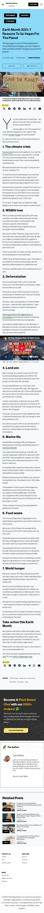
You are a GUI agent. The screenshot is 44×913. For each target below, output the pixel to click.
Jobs (3, 859)
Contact (4, 856)
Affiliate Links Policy (7, 878)
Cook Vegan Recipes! (16, 730)
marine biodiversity (9, 448)
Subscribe (33, 4)
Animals (6, 842)
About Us (24, 856)
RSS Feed (4, 881)
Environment (10, 15)
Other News (10, 21)
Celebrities (6, 820)
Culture (6, 831)
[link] (11, 6)
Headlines (24, 15)
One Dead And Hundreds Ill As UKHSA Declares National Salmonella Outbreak (29, 804)
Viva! (4, 657)
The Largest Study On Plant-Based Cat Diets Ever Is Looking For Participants (28, 837)
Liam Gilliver (9, 58)
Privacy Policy (5, 875)
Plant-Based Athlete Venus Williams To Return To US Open (29, 826)
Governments (7, 152)
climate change (14, 135)
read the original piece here (22, 657)
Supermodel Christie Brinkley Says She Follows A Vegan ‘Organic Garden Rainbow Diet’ (29, 815)
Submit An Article (6, 863)
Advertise (24, 863)
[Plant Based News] (3, 4)
